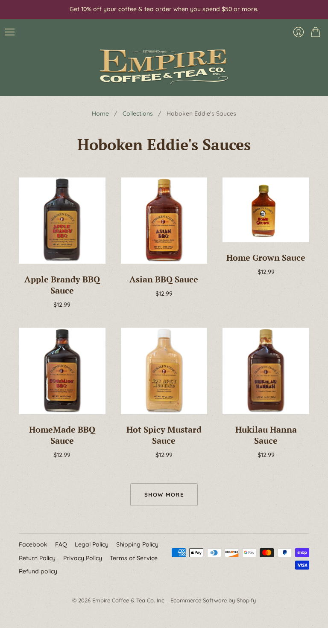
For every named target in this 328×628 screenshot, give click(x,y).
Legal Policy (91, 544)
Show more (164, 494)
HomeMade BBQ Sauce (62, 435)
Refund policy (38, 571)
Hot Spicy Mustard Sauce (164, 435)
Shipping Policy (137, 544)
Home (100, 113)
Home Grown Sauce (265, 257)
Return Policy (37, 558)
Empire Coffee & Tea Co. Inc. (129, 600)
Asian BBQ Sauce (163, 279)
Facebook (33, 544)
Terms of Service (134, 558)
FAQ (61, 544)
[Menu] (10, 32)
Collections (138, 113)
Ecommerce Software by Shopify (213, 600)
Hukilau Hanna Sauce (266, 435)
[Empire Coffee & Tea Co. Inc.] (164, 67)
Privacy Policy (82, 558)
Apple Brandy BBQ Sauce (62, 284)
